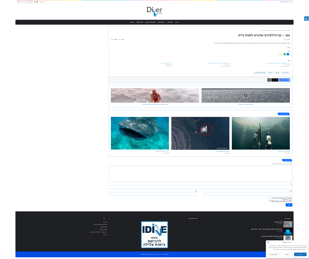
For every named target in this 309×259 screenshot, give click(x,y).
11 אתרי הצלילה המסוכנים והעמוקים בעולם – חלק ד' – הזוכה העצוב (266, 229)
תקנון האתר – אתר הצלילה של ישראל (98, 232)
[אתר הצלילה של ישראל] (154, 12)
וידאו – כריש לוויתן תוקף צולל (162, 151)
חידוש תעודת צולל (278, 222)
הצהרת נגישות (104, 227)
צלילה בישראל (139, 22)
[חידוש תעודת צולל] (287, 224)
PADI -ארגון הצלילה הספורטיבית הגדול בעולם (271, 236)
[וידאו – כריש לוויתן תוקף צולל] (140, 133)
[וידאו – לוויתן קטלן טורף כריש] (200, 133)
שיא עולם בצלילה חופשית (284, 151)
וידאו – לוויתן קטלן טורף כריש (222, 151)
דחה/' (287, 254)
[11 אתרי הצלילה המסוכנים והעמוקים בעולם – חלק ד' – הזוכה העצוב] (287, 231)
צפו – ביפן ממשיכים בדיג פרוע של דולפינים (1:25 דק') (277, 63)
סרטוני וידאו (281, 30)
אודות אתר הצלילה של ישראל (100, 224)
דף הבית (177, 22)
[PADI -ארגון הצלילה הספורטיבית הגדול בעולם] (287, 239)
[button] (268, 242)
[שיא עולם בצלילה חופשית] (261, 133)
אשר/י (300, 254)
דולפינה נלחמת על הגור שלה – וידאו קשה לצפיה (220, 63)
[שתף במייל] (269, 80)
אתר (196, 191)
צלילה (270, 73)
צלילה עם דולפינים (260, 73)
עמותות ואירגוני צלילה (150, 22)
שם (291, 184)
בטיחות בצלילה (161, 22)
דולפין (276, 73)
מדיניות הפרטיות (103, 229)
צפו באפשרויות (273, 254)
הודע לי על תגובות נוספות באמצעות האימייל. (281, 198)
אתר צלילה (285, 73)
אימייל (290, 191)
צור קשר (132, 22)
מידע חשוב (170, 22)
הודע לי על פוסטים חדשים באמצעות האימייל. (281, 201)
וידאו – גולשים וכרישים (166, 63)
